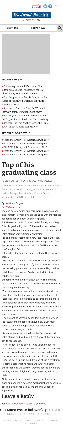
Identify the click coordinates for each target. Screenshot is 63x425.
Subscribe (43, 414)
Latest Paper (27, 414)
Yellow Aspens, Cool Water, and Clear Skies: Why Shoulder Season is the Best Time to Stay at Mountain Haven (23, 90)
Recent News (12, 79)
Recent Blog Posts (16, 133)
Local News (38, 28)
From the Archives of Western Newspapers (27, 140)
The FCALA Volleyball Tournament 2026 (25, 147)
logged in (20, 403)
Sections (12, 28)
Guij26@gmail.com (11, 207)
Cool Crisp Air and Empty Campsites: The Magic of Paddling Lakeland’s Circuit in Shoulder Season (25, 101)
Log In (57, 6)
